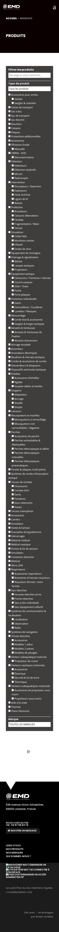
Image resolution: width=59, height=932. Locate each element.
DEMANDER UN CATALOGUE (26, 866)
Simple (18, 407)
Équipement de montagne (25, 253)
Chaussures (20, 486)
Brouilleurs (20, 211)
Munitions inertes (24, 240)
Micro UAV (16, 565)
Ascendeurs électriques (23, 352)
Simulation (16, 232)
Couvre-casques (23, 282)
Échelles (15, 373)
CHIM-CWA (20, 236)
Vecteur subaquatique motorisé (28, 657)
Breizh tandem (44, 916)
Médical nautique (20, 544)
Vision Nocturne (19, 711)
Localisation (21, 619)
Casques (15, 128)
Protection (16, 207)
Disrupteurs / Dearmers (27, 186)
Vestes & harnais (20, 527)
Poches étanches (23, 598)
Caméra (15, 519)
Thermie (15, 706)
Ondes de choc (22, 248)
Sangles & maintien (25, 103)
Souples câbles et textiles (28, 386)
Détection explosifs (25, 169)
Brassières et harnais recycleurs (32, 577)
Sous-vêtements (23, 502)
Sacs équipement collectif (28, 607)
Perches (15, 432)
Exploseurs (20, 190)
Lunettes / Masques (25, 311)
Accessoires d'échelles (26, 377)
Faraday (18, 219)
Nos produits (14, 849)
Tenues (18, 228)
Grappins (15, 390)
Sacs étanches (18, 590)
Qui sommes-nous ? (18, 856)
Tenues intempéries (21, 511)
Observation (21, 623)
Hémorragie (17, 536)
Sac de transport (20, 115)
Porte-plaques (22, 294)
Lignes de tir (21, 199)
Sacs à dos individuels (26, 602)
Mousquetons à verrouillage (30, 419)
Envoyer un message (23, 830)
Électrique (20, 673)
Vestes (18, 507)
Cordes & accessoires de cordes (28, 361)
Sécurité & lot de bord (26, 677)
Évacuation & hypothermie (25, 532)
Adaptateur (20, 394)
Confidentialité (16, 892)
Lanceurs (15, 411)
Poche (17, 290)
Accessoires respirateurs (28, 573)
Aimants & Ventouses (22, 327)
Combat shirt (21, 490)
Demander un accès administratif (26, 876)
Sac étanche (17, 119)
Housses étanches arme (27, 594)
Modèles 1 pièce (23, 644)
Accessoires (17, 140)
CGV (29, 892)
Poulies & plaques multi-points (28, 469)
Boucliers (16, 124)
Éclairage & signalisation (24, 257)
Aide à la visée (18, 702)
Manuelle (19, 149)
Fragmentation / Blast (26, 223)
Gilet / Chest (21, 286)
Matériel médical (20, 540)
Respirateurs (17, 569)
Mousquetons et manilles (24, 415)
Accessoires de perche (26, 436)
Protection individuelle (23, 298)
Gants (17, 303)
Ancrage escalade (20, 344)
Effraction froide (19, 144)
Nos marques (14, 852)
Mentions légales (42, 888)
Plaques (15, 132)
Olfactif (18, 244)
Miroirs (18, 174)
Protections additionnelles (25, 136)
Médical (15, 561)
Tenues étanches (20, 636)
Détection (16, 161)
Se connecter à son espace (27, 871)
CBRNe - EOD (18, 153)
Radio (17, 627)
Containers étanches (22, 557)
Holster (18, 99)
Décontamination (24, 157)
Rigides (18, 382)
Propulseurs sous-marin (27, 698)
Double (18, 402)
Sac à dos (16, 111)
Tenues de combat (21, 482)
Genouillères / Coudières (28, 307)
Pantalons (20, 498)
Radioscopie (21, 178)
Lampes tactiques (24, 265)
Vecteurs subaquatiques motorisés (30, 686)
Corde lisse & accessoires (28, 319)
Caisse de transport (21, 107)
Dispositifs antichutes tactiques (28, 369)
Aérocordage (17, 315)
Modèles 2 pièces (24, 648)
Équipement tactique (22, 273)
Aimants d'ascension (25, 340)
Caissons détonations (26, 215)
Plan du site (23, 888)
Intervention (17, 182)
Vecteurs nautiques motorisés (27, 665)
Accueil (11, 18)
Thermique (20, 681)
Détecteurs (20, 165)
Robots (18, 203)
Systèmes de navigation (24, 632)
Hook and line (22, 194)
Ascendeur (16, 348)
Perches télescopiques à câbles (31, 448)
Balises (18, 261)
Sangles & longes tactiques (29, 323)
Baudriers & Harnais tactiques (27, 357)
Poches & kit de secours (24, 548)
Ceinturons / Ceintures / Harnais (32, 278)
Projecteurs (20, 269)
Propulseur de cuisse (26, 661)
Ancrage (18, 398)
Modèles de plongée (25, 652)
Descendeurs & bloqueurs (25, 365)
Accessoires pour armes (24, 94)
